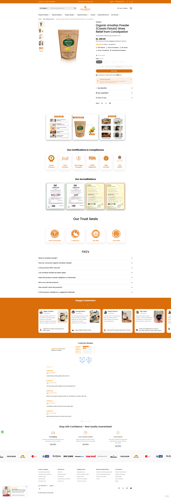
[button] (99, 44)
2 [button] (83, 421)
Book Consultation (50, 1)
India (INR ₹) (121, 1)
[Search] (75, 8)
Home (40, 19)
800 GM (114, 62)
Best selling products (48, 19)
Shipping (111, 41)
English (111, 1)
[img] (49, 370)
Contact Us (41, 1)
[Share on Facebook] (102, 103)
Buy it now (114, 71)
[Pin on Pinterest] (110, 103)
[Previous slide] (83, 304)
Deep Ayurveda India (47, 493)
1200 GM (122, 62)
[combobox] (57, 8)
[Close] (131, 79)
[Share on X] (106, 103)
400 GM (107, 62)
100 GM (99, 62)
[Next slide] (87, 304)
